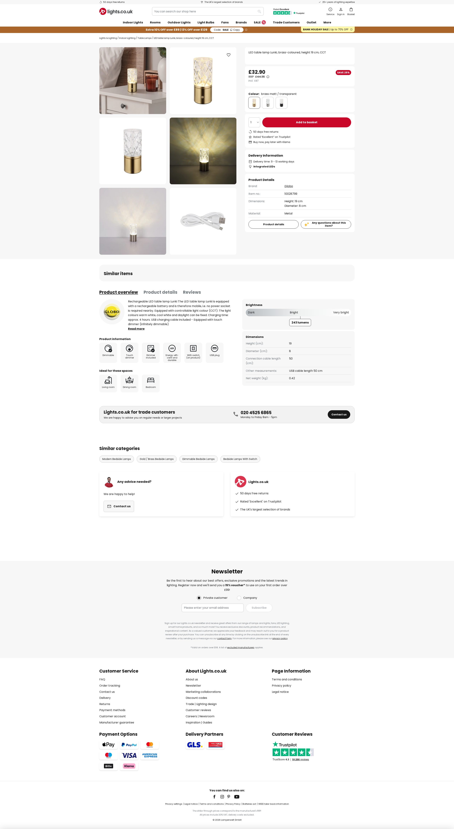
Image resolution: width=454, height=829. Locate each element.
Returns (104, 704)
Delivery (105, 698)
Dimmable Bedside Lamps (198, 459)
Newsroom (206, 716)
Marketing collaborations (203, 692)
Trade (190, 704)
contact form (224, 638)
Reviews (192, 292)
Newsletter (193, 686)
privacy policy (280, 638)
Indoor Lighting (127, 38)
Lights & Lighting (108, 38)
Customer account (112, 716)
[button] (132, 151)
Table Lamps (145, 38)
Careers (191, 716)
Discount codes (196, 698)
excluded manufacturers (240, 647)
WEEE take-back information (273, 803)
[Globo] (111, 311)
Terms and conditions (287, 679)
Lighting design (206, 704)
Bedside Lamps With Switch (240, 459)
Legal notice (280, 692)
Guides (207, 722)
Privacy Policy (233, 803)
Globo (288, 186)
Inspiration (193, 722)
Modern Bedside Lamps (116, 459)
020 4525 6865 (256, 413)
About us (192, 679)
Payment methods (112, 710)
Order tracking (109, 686)
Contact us (339, 414)
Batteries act (249, 803)
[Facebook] (217, 797)
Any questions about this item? (329, 224)
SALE (257, 22)
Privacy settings (173, 803)
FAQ (102, 679)
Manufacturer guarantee (116, 722)
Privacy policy (281, 686)
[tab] (118, 292)
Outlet (311, 22)
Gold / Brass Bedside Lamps (157, 459)
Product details (160, 292)
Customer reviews (198, 710)
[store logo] (116, 11)
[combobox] (208, 11)
